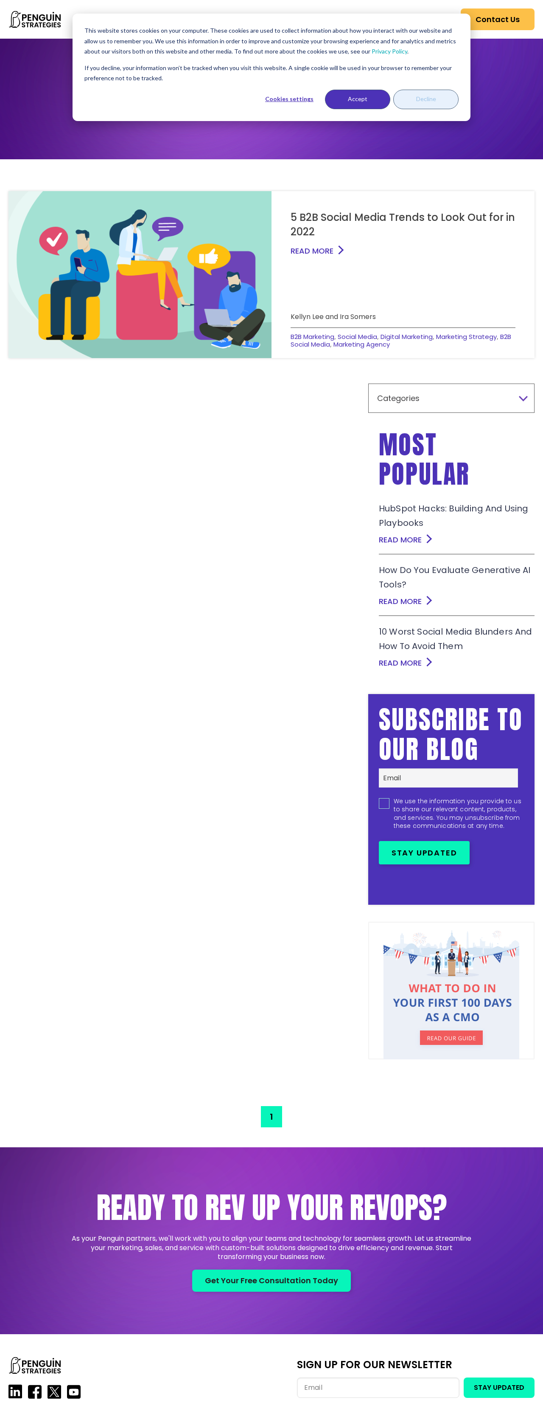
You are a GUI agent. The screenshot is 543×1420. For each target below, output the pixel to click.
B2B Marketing (312, 336)
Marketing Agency (361, 344)
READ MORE (312, 251)
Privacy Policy (389, 51)
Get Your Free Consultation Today (271, 1280)
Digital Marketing (407, 336)
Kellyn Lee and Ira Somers (333, 317)
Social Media (357, 336)
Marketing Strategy (466, 336)
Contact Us (498, 19)
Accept (357, 98)
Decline (426, 98)
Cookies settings (289, 98)
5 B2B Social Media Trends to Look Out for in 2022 (403, 224)
